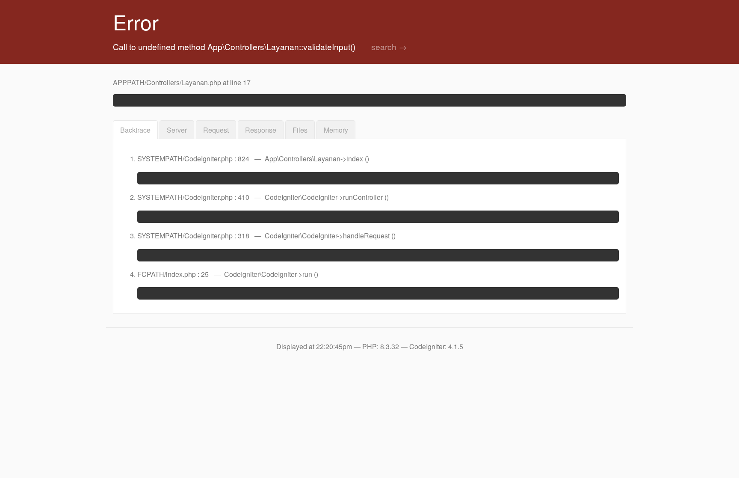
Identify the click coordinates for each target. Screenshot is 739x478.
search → (389, 46)
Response (260, 130)
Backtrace (135, 130)
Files (300, 130)
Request (216, 130)
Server (177, 130)
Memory (336, 130)
